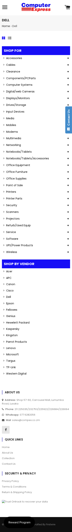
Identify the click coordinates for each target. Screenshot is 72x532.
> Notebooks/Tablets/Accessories (26, 158)
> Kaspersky (11, 329)
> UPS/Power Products (18, 245)
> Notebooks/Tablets (17, 152)
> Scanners (11, 212)
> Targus (9, 361)
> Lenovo (9, 348)
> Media (8, 118)
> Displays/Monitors (16, 98)
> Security (10, 205)
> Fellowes (10, 310)
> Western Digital (14, 374)
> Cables (9, 65)
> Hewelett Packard (16, 322)
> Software (10, 239)
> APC (7, 278)
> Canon (9, 284)
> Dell (7, 297)
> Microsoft (11, 354)
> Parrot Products (15, 342)
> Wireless (10, 252)
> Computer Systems (17, 85)
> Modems (10, 132)
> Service (9, 232)
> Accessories (12, 58)
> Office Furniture (15, 172)
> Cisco (8, 290)
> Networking (12, 145)
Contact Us (68, 118)
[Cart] (67, 7)
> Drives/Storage (14, 105)
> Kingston (10, 335)
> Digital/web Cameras (19, 91)
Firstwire (50, 524)
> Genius (9, 316)
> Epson (8, 303)
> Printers (9, 192)
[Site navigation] (5, 7)
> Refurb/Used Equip (17, 225)
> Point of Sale (13, 185)
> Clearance (11, 71)
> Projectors (11, 219)
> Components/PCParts (19, 78)
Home (6, 26)
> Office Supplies (14, 178)
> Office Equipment (16, 165)
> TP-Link (9, 367)
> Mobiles (9, 125)
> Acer (7, 271)
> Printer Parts (12, 198)
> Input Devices (13, 112)
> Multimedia (12, 138)
